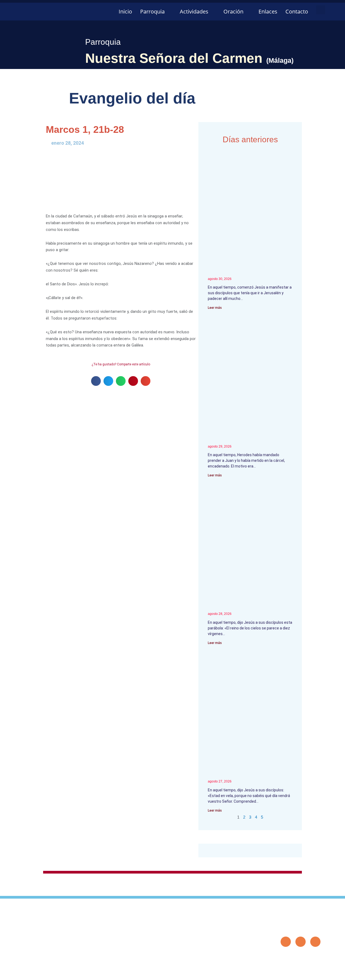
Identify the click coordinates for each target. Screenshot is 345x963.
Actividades (194, 11)
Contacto (296, 11)
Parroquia (152, 11)
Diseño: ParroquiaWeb (304, 956)
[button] (320, 9)
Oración (233, 11)
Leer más (215, 308)
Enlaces (267, 11)
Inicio (125, 11)
